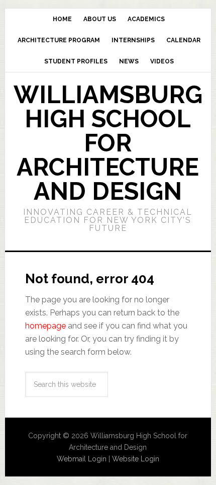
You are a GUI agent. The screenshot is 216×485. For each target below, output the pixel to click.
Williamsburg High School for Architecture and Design (108, 142)
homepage (45, 326)
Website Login (135, 459)
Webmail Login (81, 459)
